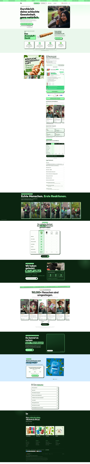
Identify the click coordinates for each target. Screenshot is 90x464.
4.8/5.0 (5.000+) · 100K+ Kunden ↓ (53, 55)
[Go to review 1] (43, 321)
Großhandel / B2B (58, 443)
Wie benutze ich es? (48, 167)
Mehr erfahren (49, 3)
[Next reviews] (48, 321)
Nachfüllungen (43, 3)
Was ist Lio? (47, 162)
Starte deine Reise (44, 324)
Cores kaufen (29, 26)
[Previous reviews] (42, 321)
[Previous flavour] (47, 367)
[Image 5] (39, 77)
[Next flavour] (63, 367)
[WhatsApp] (31, 423)
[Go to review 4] (45, 321)
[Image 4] (35, 77)
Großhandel (55, 3)
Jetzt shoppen (36, 3)
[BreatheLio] (27, 414)
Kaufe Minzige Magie (35, 375)
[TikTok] (30, 423)
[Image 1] (25, 77)
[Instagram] (26, 423)
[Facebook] (28, 423)
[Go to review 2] (44, 321)
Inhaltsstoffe (37, 443)
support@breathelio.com (49, 443)
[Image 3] (32, 77)
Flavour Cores (27, 443)
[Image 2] (28, 77)
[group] (55, 367)
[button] (55, 70)
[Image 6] (42, 77)
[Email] (33, 423)
